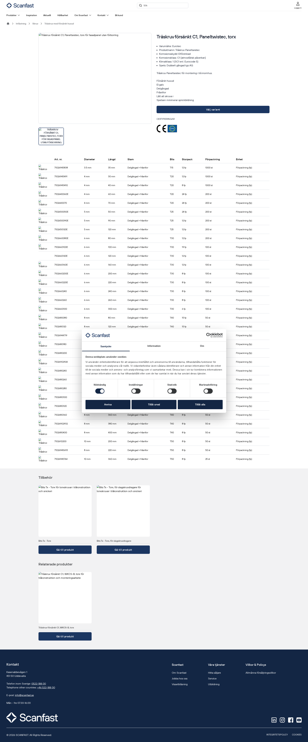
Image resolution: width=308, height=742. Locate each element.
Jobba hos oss (179, 678)
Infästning (21, 23)
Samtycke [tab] (105, 346)
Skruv (35, 23)
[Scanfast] (8, 23)
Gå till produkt (65, 549)
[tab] (51, 136)
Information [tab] (154, 346)
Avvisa (108, 404)
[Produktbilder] (94, 89)
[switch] (136, 391)
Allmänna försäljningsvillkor (261, 672)
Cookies (297, 734)
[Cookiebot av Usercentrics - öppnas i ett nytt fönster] (209, 335)
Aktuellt (47, 15)
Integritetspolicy (277, 734)
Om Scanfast (81, 15)
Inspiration (31, 15)
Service (212, 678)
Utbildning (213, 684)
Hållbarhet (62, 15)
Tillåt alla (200, 404)
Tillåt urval (154, 404)
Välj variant (213, 109)
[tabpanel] (94, 78)
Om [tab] (202, 346)
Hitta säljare (214, 672)
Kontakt (101, 15)
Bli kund (119, 15)
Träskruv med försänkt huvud (59, 23)
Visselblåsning (180, 684)
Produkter (11, 15)
